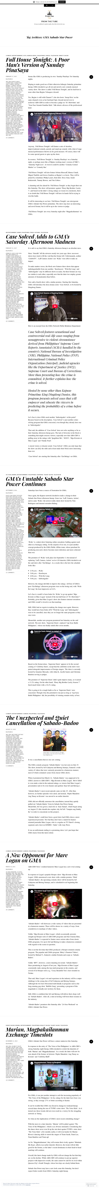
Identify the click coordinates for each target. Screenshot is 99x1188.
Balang (13, 506)
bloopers (15, 882)
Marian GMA (15, 1056)
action (8, 474)
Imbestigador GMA (12, 289)
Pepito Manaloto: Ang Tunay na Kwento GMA (14, 752)
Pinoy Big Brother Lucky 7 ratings (15, 543)
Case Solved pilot (17, 266)
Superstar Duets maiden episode (13, 552)
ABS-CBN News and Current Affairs (15, 875)
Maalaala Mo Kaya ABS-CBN (14, 1052)
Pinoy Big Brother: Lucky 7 (14, 545)
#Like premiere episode (15, 502)
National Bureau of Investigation (12, 303)
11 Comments (10, 572)
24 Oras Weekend (11, 872)
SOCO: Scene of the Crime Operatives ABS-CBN (13, 309)
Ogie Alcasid (13, 117)
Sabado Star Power (12, 754)
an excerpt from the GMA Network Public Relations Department (57, 326)
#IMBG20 (8, 253)
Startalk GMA (16, 312)
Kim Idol (14, 111)
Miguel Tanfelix (11, 115)
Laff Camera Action (12, 297)
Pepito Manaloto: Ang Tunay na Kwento (14, 750)
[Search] (52, 5)
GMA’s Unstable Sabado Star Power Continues (40, 481)
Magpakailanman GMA (13, 114)
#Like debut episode (16, 495)
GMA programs (17, 741)
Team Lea (14, 1068)
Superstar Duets (11, 546)
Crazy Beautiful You (12, 885)
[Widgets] (47, 5)
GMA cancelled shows (14, 739)
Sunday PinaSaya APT (14, 128)
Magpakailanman (11, 113)
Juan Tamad (17, 743)
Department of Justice (13, 273)
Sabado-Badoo (15, 903)
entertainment (17, 55)
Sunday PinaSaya (11, 127)
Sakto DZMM (18, 758)
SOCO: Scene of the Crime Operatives (15, 307)
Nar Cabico (20, 115)
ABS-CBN (8, 81)
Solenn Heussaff (18, 126)
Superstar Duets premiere (13, 559)
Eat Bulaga (14, 276)
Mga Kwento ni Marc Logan (14, 536)
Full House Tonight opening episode (15, 95)
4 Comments (10, 765)
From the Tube (49, 21)
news (19, 232)
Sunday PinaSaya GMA (12, 129)
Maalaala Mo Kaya (17, 1051)
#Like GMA (18, 253)
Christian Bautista (12, 508)
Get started (61, 1)
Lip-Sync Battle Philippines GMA (14, 534)
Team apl (15, 1067)
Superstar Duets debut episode (14, 547)
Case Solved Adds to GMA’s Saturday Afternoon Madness (40, 239)
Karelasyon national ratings (15, 527)
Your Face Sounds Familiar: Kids (13, 132)
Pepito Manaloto (16, 1058)
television (54, 55)
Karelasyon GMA (11, 296)
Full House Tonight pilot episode (14, 98)
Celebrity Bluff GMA (12, 1047)
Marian (8, 1056)
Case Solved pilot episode (14, 267)
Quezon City (18, 1064)
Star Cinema (17, 905)
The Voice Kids (14, 1069)
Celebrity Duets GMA (16, 507)
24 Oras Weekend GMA (14, 872)
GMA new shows (18, 891)
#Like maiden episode (15, 498)
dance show (10, 1025)
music (34, 55)
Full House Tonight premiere (14, 99)
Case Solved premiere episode (14, 269)
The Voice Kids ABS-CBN (14, 1070)
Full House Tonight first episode (14, 90)
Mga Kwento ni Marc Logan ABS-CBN (15, 301)
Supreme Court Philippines (13, 314)
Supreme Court (10, 313)
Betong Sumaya (11, 878)
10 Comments (10, 1080)
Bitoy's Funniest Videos (13, 879)
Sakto (11, 758)
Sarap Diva (16, 123)
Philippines (41, 55)
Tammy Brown (19, 130)
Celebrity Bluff (16, 1046)
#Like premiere (15, 502)
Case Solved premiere (12, 269)
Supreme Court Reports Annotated (14, 315)
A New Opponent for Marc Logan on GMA (37, 857)
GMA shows (9, 743)
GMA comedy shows (12, 889)
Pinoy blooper (10, 900)
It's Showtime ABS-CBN (14, 109)
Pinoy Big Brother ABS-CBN (14, 540)
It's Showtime (15, 109)
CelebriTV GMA (17, 271)
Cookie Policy (28, 1184)
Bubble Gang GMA (15, 883)
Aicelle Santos (16, 504)
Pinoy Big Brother (17, 538)
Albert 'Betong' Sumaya (13, 876)
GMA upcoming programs (14, 894)
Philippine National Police (14, 305)
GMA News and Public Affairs (13, 513)
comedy (8, 55)
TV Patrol (16, 759)
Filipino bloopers (17, 886)
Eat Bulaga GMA (13, 277)
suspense (40, 474)
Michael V (19, 899)
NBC (7, 117)
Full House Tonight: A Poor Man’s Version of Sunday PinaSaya (38, 64)
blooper (8, 882)
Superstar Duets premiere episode (14, 560)
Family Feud (13, 279)
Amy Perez (15, 734)
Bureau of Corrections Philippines (13, 256)
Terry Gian (9, 131)
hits (24, 55)
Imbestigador (15, 288)
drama (14, 474)
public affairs (35, 232)
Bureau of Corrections (12, 255)
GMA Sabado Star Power (13, 742)
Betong (19, 877)
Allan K (8, 506)
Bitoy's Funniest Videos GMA (13, 880)
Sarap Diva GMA (11, 124)
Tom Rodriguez (11, 563)
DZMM (13, 735)
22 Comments (10, 321)
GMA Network (19, 102)
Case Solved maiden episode (15, 263)
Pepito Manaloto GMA (13, 1059)
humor (29, 55)
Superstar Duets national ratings (14, 553)
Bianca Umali (16, 81)
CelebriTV (9, 271)
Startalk (9, 312)
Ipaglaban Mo (10, 293)
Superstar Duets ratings (14, 562)
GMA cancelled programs (12, 738)
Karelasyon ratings (12, 529)
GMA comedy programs (16, 887)
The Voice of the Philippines (13, 1071)
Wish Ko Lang (10, 317)
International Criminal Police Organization (13, 292)
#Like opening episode (15, 500)
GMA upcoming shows (13, 895)
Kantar (16, 1050)
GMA (12, 102)
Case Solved (9, 258)
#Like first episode (12, 496)
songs (48, 55)
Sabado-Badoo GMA (12, 904)
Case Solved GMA (16, 262)
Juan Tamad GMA (11, 745)
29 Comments (10, 909)
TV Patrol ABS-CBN (14, 760)
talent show (48, 474)
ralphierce (9, 79)
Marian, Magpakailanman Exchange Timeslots (37, 1032)
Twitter (8, 907)
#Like (13, 253)
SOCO (18, 305)
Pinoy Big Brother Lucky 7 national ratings (14, 542)
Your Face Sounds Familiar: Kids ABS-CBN (14, 134)
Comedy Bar (9, 83)
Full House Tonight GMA (14, 91)
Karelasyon (15, 295)
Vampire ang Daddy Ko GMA (13, 762)
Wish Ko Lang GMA (15, 564)
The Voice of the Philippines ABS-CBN (15, 1074)
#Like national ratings (13, 499)
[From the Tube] (49, 14)
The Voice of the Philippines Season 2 (12, 1075)
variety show (63, 55)
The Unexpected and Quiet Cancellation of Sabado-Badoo (42, 720)
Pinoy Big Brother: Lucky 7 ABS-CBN (14, 120)
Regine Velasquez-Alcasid (13, 121)
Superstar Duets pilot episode (14, 557)
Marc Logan (20, 534)
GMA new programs (12, 103)
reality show (45, 1025)
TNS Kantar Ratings (17, 1077)
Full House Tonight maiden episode (14, 93)
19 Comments (10, 137)
